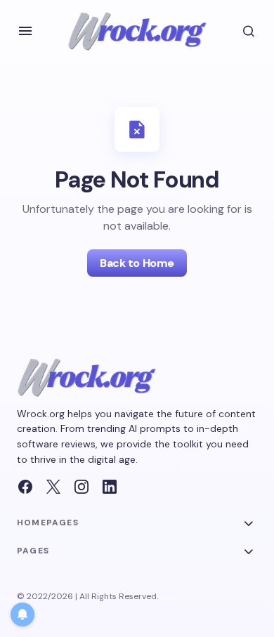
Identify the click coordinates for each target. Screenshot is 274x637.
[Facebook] (25, 487)
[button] (25, 30)
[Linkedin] (110, 487)
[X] (53, 487)
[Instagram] (81, 487)
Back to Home (137, 263)
